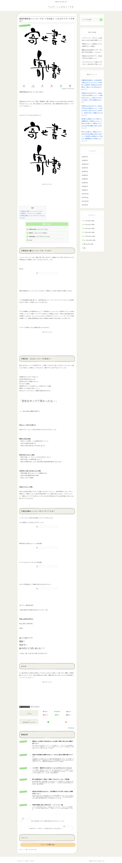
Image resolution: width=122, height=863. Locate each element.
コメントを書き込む (48, 844)
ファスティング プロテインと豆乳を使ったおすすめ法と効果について (92, 39)
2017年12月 (85, 194)
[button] (101, 19)
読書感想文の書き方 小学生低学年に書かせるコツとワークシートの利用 (91, 82)
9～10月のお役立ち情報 (89, 236)
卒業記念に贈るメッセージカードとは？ (31, 211)
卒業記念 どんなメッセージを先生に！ (31, 213)
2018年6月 (85, 171)
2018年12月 (85, 164)
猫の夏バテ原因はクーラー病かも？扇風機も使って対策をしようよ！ (92, 139)
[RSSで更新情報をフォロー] (66, 722)
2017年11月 (85, 197)
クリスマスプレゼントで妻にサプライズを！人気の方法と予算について (92, 63)
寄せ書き (37, 706)
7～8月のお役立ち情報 (89, 232)
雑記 (85, 248)
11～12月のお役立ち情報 (89, 240)
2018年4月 (85, 179)
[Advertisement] (47, 194)
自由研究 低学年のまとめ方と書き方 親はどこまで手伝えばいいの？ (92, 87)
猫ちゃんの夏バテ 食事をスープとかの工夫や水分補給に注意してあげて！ (91, 126)
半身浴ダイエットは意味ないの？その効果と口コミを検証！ (92, 45)
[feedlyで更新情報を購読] (48, 722)
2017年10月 (85, 201)
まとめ (22, 218)
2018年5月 (85, 175)
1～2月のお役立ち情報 (89, 220)
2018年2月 (85, 186)
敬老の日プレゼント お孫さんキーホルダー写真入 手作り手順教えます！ (92, 98)
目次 (46, 224)
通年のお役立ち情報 (88, 244)
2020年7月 (85, 156)
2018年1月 (85, 190)
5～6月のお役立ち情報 (89, 228)
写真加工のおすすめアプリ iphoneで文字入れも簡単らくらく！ (92, 57)
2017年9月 (85, 205)
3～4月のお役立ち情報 (25, 706)
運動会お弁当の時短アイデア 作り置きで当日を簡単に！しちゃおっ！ (92, 51)
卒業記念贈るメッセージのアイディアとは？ (32, 215)
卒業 (33, 706)
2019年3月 (85, 160)
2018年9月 (85, 168)
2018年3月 (85, 182)
